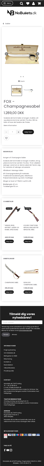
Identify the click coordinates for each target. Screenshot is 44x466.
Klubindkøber (8, 365)
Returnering (8, 359)
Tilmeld (5, 335)
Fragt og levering (10, 350)
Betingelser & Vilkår (10, 356)
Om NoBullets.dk (9, 353)
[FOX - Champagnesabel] (22, 54)
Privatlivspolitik (9, 371)
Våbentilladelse (9, 368)
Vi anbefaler (8, 201)
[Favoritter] (27, 3)
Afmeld (14, 335)
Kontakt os (7, 362)
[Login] (33, 3)
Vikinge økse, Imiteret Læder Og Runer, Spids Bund (12, 227)
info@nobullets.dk (15, 387)
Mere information (10, 125)
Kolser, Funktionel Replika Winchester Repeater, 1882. (31, 227)
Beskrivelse (8, 152)
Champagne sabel (11, 282)
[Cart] (39, 3)
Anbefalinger (8, 259)
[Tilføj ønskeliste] (6, 138)
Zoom (22, 81)
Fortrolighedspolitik (25, 330)
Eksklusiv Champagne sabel (30, 283)
